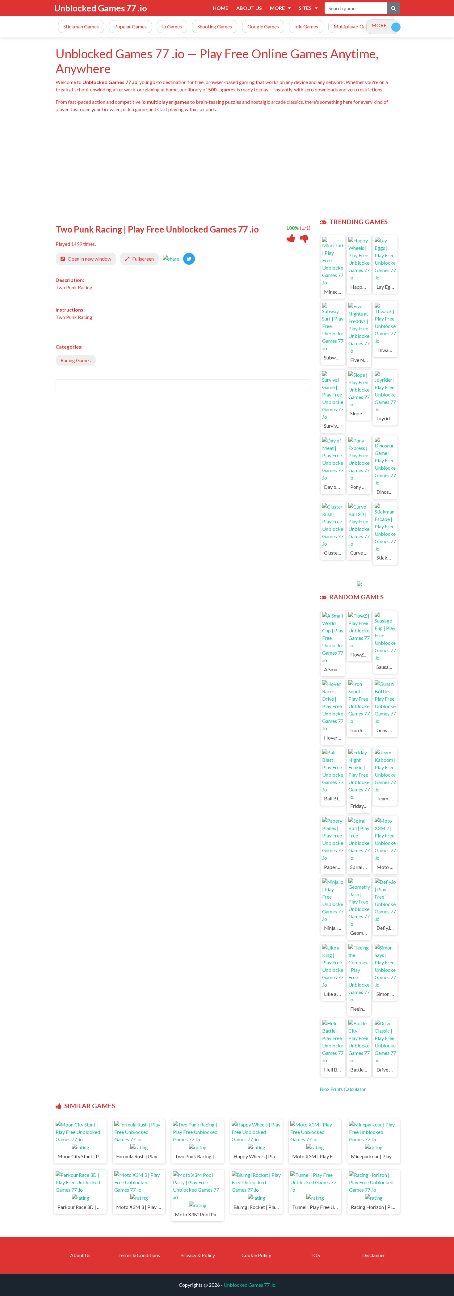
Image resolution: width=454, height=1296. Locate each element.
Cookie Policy (256, 1255)
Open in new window (89, 259)
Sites (305, 8)
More (277, 8)
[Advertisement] (241, 165)
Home (220, 8)
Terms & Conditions (139, 1255)
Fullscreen (143, 259)
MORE (379, 25)
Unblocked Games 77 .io (100, 8)
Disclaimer (373, 1255)
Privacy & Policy (197, 1255)
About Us (249, 8)
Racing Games (76, 360)
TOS (315, 1255)
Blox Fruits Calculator (343, 1089)
